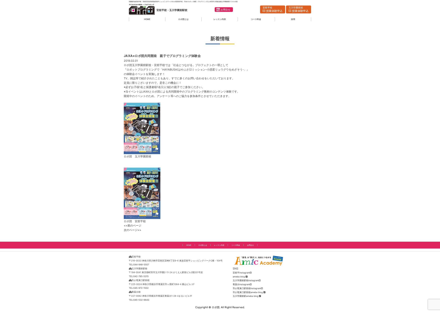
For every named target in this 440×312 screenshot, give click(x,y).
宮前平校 (273, 9)
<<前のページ (132, 225)
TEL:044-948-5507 (139, 264)
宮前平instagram (241, 272)
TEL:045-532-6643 (139, 300)
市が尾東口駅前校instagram (247, 288)
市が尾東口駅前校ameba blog (248, 292)
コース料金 (256, 19)
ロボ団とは (183, 19)
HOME (147, 19)
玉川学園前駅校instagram (246, 280)
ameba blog (239, 276)
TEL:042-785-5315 (139, 276)
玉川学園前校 (299, 9)
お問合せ (225, 9)
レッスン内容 (219, 19)
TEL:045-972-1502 (139, 288)
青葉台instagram (241, 284)
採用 (293, 19)
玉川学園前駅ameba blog (245, 296)
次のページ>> (132, 230)
